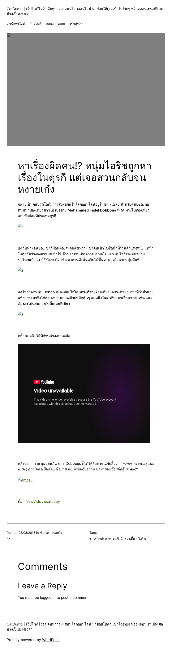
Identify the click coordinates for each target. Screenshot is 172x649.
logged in (48, 597)
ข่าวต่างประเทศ (100, 539)
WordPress (51, 639)
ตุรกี (116, 539)
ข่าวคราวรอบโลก (52, 533)
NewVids (33, 501)
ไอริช (142, 539)
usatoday (52, 501)
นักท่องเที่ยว (128, 539)
